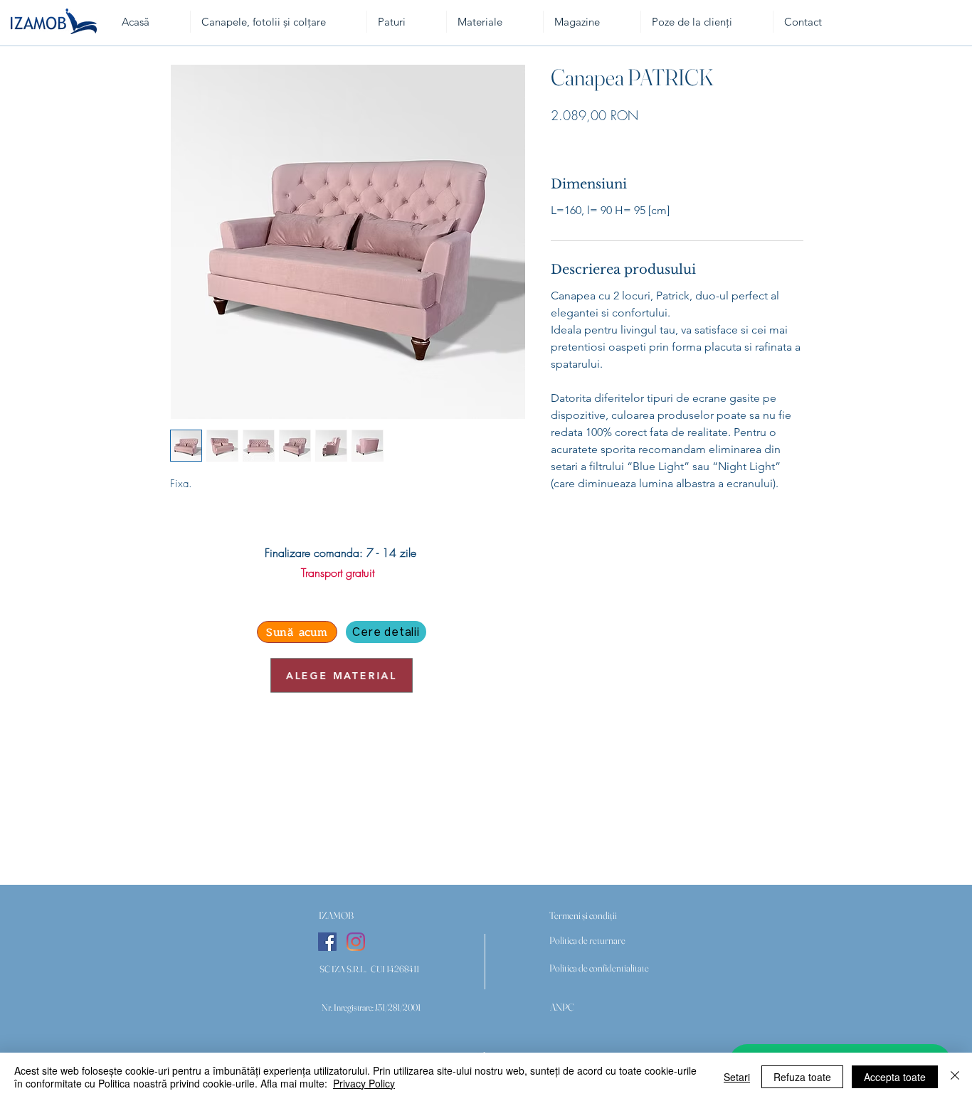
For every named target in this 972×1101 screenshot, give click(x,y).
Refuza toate (802, 1077)
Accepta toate (895, 1077)
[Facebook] (327, 941)
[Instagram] (356, 941)
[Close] (954, 1077)
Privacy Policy (364, 1083)
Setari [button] (737, 1077)
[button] (336, 916)
